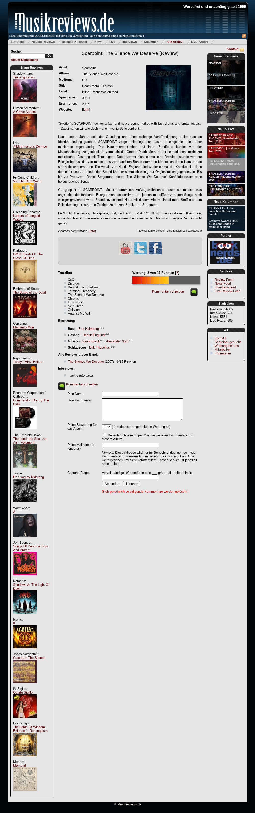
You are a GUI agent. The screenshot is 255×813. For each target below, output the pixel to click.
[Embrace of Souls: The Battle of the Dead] (25, 320)
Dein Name (75, 394)
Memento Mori (23, 327)
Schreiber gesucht (228, 342)
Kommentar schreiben (168, 291)
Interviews (129, 42)
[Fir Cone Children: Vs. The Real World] (25, 209)
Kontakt (232, 49)
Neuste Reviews (43, 42)
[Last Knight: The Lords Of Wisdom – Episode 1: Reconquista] (25, 759)
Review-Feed (224, 280)
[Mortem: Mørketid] (25, 793)
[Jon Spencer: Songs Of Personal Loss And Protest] (25, 578)
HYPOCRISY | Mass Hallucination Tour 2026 (224, 162)
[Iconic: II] (25, 651)
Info (92, 231)
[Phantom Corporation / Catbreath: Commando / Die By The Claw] (25, 432)
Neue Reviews (32, 68)
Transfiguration (24, 77)
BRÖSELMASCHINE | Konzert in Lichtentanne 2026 (225, 176)
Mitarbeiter (222, 349)
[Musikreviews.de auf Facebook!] (155, 254)
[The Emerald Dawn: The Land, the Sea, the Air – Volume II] (25, 470)
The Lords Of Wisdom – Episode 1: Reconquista (30, 729)
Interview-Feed (225, 287)
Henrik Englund (94, 335)
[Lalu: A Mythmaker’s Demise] (25, 174)
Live (112, 42)
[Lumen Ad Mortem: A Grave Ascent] (25, 140)
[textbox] (28, 55)
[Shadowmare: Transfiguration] (25, 105)
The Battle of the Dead (29, 292)
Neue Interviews (226, 56)
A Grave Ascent (24, 112)
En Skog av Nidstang (28, 477)
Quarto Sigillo (23, 692)
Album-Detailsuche (24, 60)
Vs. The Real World (27, 181)
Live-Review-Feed (227, 291)
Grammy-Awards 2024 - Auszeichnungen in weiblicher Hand (224, 223)
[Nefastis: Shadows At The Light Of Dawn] (25, 616)
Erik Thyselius (99, 347)
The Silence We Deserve (86, 361)
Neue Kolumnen (226, 202)
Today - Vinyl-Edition (28, 362)
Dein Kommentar (79, 400)
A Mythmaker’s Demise (30, 146)
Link (86, 109)
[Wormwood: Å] (25, 540)
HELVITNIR (216, 88)
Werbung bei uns (227, 346)
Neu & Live (226, 129)
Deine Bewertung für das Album (82, 426)
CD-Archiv (174, 42)
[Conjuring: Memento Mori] (25, 355)
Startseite (18, 42)
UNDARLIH (216, 113)
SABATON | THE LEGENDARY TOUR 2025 (225, 188)
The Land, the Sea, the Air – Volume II (29, 440)
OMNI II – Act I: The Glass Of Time (28, 256)
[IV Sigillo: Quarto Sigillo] (25, 720)
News (98, 42)
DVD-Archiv (199, 42)
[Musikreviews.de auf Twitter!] (140, 254)
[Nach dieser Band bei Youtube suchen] (125, 255)
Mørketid (19, 765)
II (14, 623)
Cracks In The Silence (29, 658)
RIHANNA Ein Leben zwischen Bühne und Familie (223, 211)
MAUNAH (215, 62)
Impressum (223, 353)
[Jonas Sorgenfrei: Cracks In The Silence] (25, 686)
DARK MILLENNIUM (222, 75)
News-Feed (223, 283)
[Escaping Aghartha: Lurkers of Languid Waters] (25, 247)
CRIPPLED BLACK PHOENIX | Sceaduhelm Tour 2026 (224, 138)
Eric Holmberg (88, 329)
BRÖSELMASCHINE (222, 100)
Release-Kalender (74, 42)
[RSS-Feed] (244, 37)
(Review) (130, 53)
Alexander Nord (117, 341)
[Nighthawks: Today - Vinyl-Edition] (25, 390)
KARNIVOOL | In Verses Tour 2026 (224, 150)
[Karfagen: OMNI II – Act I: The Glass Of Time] (25, 286)
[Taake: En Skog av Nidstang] (25, 505)
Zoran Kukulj (90, 341)
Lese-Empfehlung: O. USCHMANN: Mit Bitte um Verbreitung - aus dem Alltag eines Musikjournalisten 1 (76, 35)
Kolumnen (151, 42)
